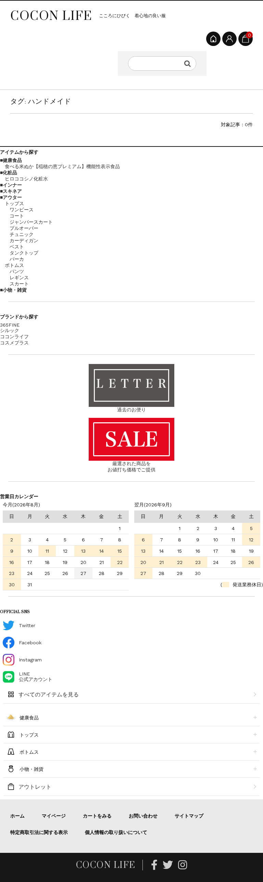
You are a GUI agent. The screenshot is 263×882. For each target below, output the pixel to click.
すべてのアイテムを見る (48, 694)
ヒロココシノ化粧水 (26, 178)
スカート (19, 283)
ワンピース (22, 209)
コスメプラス (14, 342)
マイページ (54, 816)
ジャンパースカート (31, 222)
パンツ (17, 271)
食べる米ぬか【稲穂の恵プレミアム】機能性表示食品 (62, 166)
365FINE (10, 325)
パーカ (17, 259)
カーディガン (24, 240)
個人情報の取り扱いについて (116, 832)
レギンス (19, 277)
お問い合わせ (143, 816)
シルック (9, 330)
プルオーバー (24, 228)
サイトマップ (189, 816)
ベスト (17, 246)
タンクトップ (24, 253)
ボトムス (14, 265)
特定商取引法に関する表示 (39, 832)
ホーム (17, 816)
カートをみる (97, 816)
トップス (14, 203)
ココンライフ (14, 336)
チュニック (22, 234)
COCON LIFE (51, 15)
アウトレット (34, 787)
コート (17, 216)
